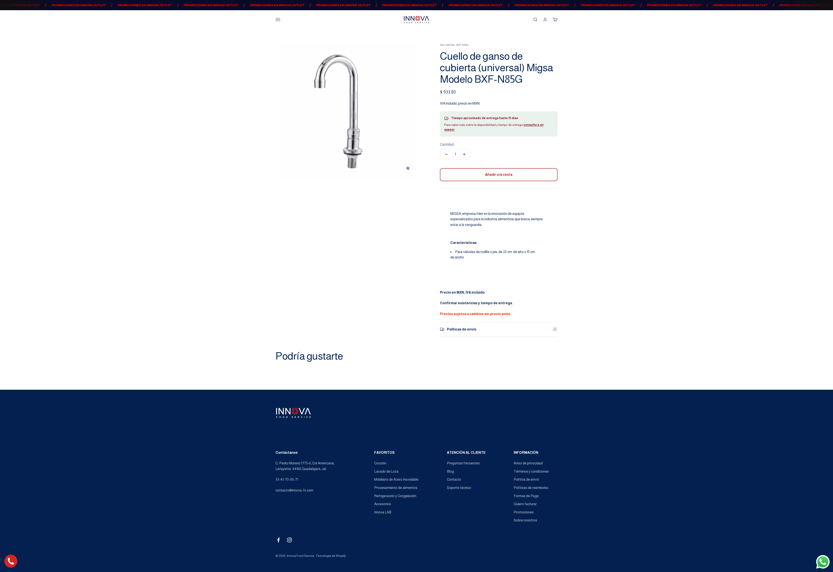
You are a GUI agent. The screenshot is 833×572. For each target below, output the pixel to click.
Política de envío (526, 479)
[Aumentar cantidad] (464, 154)
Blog (450, 471)
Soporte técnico (459, 488)
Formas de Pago (526, 496)
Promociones (524, 512)
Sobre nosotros (525, 520)
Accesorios (382, 504)
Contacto (454, 479)
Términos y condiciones (531, 471)
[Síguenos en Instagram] (289, 540)
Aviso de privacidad (528, 463)
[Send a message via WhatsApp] (823, 562)
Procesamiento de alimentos (395, 488)
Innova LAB (382, 512)
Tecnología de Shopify (331, 555)
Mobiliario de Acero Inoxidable (396, 479)
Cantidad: (447, 144)
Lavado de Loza (386, 471)
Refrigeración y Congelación (395, 496)
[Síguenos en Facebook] (278, 540)
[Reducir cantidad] (446, 154)
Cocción (380, 463)
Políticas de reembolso (531, 488)
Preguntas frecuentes (463, 463)
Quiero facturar (525, 504)
